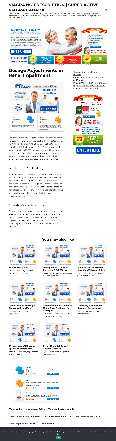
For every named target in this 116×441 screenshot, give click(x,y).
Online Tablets (47, 424)
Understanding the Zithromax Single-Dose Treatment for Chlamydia (57, 308)
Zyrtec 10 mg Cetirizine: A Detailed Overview (55, 347)
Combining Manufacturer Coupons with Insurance (89, 307)
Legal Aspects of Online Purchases (89, 86)
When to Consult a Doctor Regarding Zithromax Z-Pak (91, 269)
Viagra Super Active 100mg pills (24, 416)
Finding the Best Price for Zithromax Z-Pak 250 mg (55, 269)
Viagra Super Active (35, 409)
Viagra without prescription (61, 409)
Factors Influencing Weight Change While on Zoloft (22, 307)
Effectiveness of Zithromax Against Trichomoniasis (22, 347)
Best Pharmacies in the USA (57, 416)
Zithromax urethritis (18, 268)
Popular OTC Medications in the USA (89, 83)
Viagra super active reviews (22, 424)
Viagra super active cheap (87, 416)
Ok (59, 438)
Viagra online (15, 409)
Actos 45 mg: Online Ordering (86, 88)
